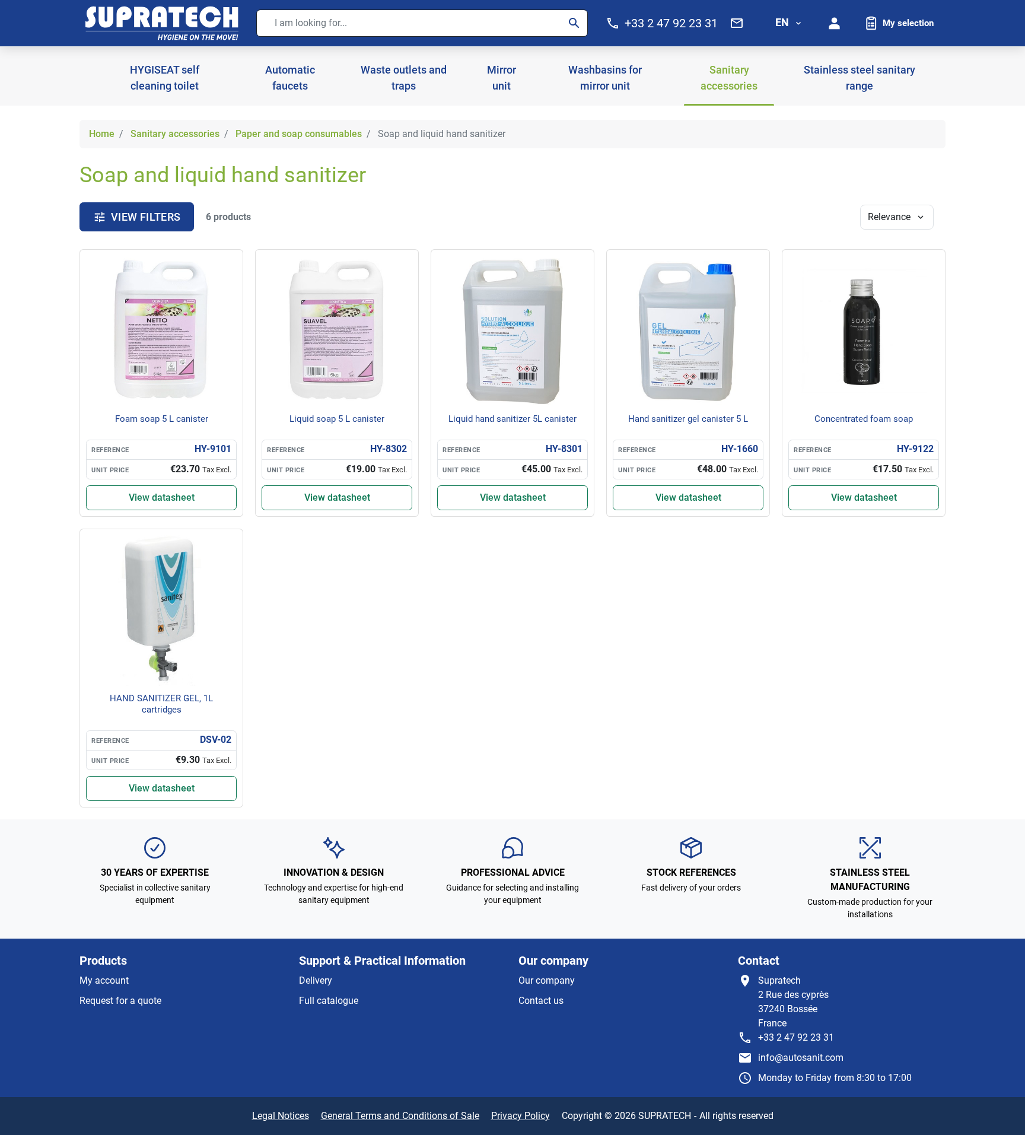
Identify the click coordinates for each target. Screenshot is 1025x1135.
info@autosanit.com (800, 1057)
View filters (145, 217)
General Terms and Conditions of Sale (400, 1115)
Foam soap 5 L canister (161, 419)
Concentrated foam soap (863, 419)
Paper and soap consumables (298, 133)
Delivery (315, 980)
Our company (546, 980)
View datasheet (162, 497)
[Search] (574, 23)
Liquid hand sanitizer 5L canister (512, 419)
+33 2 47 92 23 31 (796, 1037)
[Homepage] (161, 23)
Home (101, 133)
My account (104, 980)
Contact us (541, 1000)
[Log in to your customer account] (835, 23)
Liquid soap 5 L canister (336, 419)
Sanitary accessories (174, 133)
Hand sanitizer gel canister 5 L (688, 419)
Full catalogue (328, 1000)
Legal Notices (280, 1115)
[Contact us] (737, 23)
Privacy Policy (520, 1115)
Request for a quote (120, 1000)
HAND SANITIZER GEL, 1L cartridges (161, 704)
